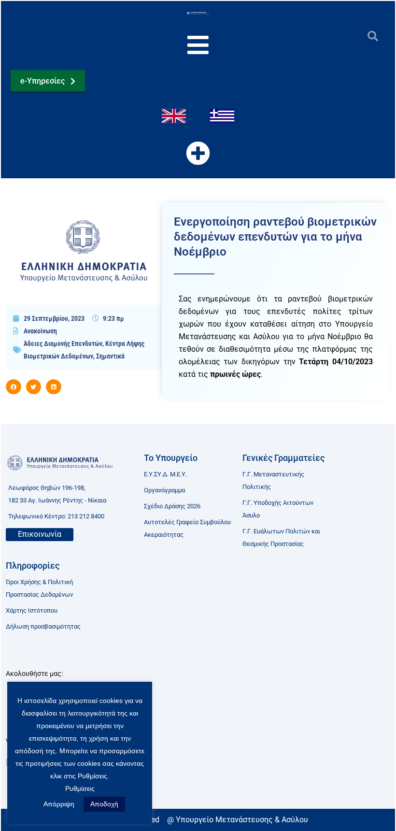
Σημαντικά (110, 356)
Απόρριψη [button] (58, 804)
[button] (373, 36)
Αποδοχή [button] (104, 804)
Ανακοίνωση (40, 331)
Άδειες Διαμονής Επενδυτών (63, 343)
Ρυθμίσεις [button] (80, 788)
